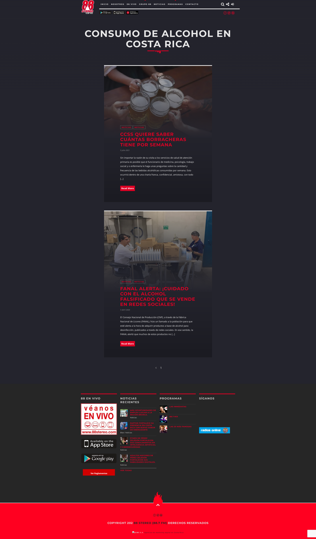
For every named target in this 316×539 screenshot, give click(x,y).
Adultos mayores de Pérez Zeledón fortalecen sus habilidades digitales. (142, 458)
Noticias (126, 127)
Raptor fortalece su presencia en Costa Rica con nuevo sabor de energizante (142, 426)
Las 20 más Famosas (181, 426)
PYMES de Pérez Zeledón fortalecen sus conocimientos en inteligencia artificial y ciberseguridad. (138, 442)
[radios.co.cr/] (214, 433)
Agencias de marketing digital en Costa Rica (164, 532)
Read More (127, 188)
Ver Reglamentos (99, 473)
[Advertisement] (217, 454)
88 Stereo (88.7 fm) (150, 523)
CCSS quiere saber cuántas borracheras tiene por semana (153, 140)
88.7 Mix (174, 416)
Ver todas (126, 470)
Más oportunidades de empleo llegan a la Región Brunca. (143, 412)
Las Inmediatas (178, 406)
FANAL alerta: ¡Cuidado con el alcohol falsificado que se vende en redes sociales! (157, 296)
